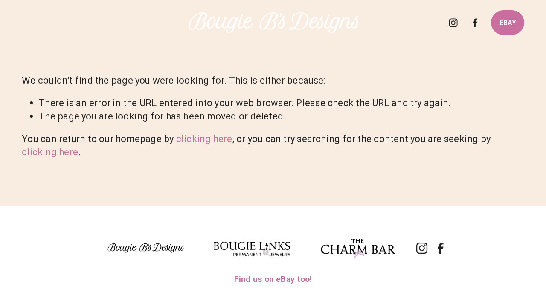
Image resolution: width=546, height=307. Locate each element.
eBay (508, 23)
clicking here (204, 138)
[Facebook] (475, 22)
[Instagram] (453, 22)
